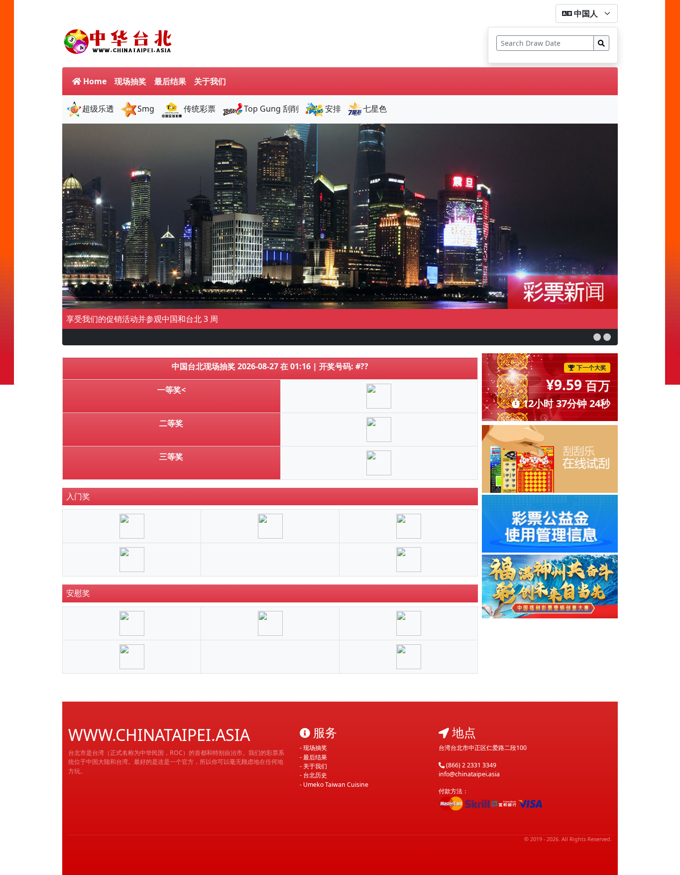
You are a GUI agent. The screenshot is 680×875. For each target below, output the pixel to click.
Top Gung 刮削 (271, 108)
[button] (597, 337)
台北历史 (315, 775)
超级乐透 (98, 108)
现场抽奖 (130, 81)
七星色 (375, 108)
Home (94, 81)
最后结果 (170, 81)
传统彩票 (200, 108)
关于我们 (210, 81)
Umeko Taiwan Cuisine (335, 784)
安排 (333, 108)
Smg (145, 108)
